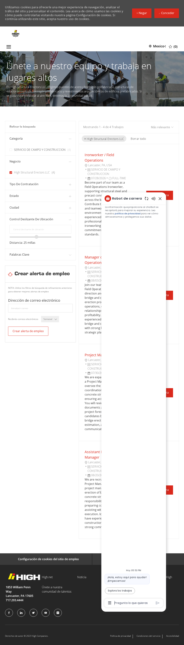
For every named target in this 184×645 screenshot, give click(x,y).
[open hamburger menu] (8, 46)
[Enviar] (157, 603)
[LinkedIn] (21, 613)
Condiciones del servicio (148, 635)
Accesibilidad (172, 635)
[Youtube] (46, 613)
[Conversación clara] (146, 198)
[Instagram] (58, 613)
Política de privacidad (120, 635)
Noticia (81, 577)
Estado (14, 196)
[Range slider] (36, 237)
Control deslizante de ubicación (31, 219)
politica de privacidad (128, 213)
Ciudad (14, 207)
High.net (47, 577)
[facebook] (9, 613)
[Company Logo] (15, 33)
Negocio (15, 161)
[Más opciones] (109, 603)
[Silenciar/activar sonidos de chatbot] (153, 198)
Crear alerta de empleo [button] (28, 331)
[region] (133, 400)
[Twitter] (33, 613)
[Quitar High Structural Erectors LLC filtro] (85, 139)
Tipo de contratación (24, 184)
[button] (158, 46)
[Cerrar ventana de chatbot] (160, 198)
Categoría (16, 138)
